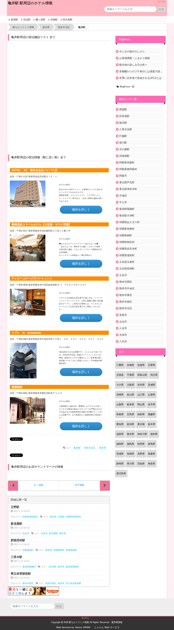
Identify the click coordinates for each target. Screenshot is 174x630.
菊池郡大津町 (127, 215)
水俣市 (123, 334)
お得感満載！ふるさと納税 (134, 58)
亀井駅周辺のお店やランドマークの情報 (37, 466)
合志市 (25, 533)
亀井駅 (77, 448)
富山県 (130, 394)
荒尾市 (123, 314)
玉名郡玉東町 (127, 261)
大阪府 (130, 384)
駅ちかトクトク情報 (79, 622)
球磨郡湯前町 (127, 255)
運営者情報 (116, 622)
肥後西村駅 (71, 550)
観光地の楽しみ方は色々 (133, 64)
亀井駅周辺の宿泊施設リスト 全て (33, 37)
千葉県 (130, 374)
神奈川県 (142, 434)
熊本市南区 (125, 301)
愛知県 (120, 424)
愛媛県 (151, 414)
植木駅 (123, 122)
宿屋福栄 (17, 386)
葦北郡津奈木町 (128, 189)
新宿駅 (14, 19)
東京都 (141, 424)
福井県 (154, 434)
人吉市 (123, 328)
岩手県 (151, 404)
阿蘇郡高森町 (127, 162)
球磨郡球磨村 (127, 228)
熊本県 (102, 448)
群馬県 (151, 443)
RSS (162, 2)
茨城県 (120, 453)
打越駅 (123, 135)
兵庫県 (151, 365)
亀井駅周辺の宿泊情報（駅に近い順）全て (38, 157)
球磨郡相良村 (127, 242)
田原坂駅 (124, 116)
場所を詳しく (81, 209)
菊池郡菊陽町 (29, 567)
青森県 (151, 453)
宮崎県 (120, 394)
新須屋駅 (53, 533)
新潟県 (130, 424)
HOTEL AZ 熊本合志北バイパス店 (34, 170)
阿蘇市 (123, 175)
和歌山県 (142, 374)
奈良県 (141, 384)
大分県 (120, 384)
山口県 (141, 394)
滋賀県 (120, 434)
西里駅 (123, 109)
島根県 (120, 414)
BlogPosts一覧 (126, 87)
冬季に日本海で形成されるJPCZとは (140, 77)
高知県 (141, 463)
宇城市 (123, 195)
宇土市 (123, 202)
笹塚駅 (54, 19)
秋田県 (141, 443)
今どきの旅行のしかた (132, 51)
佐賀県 (141, 365)
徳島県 (141, 414)
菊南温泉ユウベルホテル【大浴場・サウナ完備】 (41, 224)
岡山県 (141, 404)
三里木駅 (52, 567)
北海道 (120, 374)
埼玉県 (154, 374)
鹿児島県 (121, 473)
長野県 (141, 453)
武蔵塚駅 (124, 155)
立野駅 (61, 517)
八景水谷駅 (125, 129)
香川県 (130, 463)
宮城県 (151, 384)
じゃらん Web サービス (107, 627)
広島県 (130, 414)
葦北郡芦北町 (127, 182)
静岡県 (120, 463)
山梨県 (120, 404)
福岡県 (120, 443)
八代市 (123, 341)
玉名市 (123, 275)
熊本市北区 (89, 448)
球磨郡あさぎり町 (129, 222)
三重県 (120, 365)
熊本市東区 (125, 295)
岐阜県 (130, 404)
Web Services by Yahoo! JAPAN (73, 627)
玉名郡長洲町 (127, 268)
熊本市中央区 (127, 288)
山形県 (151, 394)
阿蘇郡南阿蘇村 (30, 517)
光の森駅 (124, 149)
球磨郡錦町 (27, 550)
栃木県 (151, 424)
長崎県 (130, 453)
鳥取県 (151, 463)
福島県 (130, 443)
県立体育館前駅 (73, 583)
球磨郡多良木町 (128, 248)
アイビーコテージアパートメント (32, 278)
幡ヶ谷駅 (40, 19)
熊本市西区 (27, 583)
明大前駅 (67, 19)
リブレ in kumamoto (26, 332)
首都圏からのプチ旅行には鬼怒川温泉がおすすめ (141, 71)
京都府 (130, 365)
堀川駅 (123, 142)
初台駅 (26, 19)
